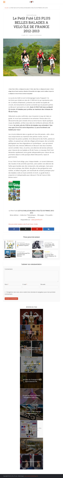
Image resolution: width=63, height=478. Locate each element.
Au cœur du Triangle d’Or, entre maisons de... (31, 380)
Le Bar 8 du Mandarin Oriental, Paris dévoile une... (31, 348)
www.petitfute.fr (36, 220)
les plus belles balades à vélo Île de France (21, 224)
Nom (7, 284)
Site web (42, 284)
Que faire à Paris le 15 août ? (31, 461)
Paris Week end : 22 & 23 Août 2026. (31, 317)
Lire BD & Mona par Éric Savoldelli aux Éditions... (23, 255)
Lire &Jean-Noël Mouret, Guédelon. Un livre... (50, 256)
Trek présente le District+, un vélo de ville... (31, 333)
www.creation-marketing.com (31, 476)
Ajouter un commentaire (35, 35)
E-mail (25, 284)
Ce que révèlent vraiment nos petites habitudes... (31, 396)
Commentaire (9, 269)
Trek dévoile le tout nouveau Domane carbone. (31, 412)
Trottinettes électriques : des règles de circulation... (31, 429)
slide (36, 224)
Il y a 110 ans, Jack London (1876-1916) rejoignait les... (50, 245)
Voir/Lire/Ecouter (31, 15)
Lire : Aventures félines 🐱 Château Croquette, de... (23, 245)
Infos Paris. (31, 446)
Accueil (6, 7)
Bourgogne (47, 251)
